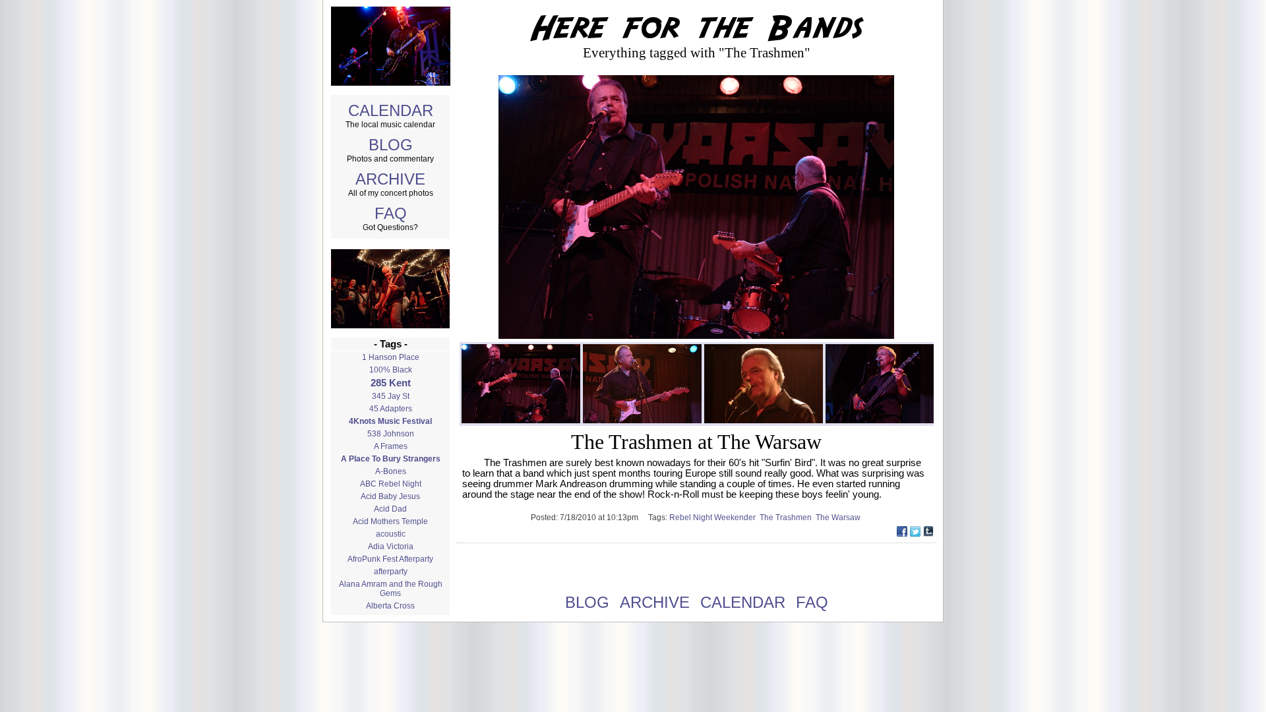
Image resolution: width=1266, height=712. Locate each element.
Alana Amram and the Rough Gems (390, 588)
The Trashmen (788, 517)
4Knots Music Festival (390, 421)
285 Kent (391, 383)
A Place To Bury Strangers (390, 458)
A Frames (390, 446)
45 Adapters (390, 408)
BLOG (391, 145)
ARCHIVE (390, 179)
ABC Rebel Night (390, 484)
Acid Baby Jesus (390, 496)
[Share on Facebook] (902, 533)
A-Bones (390, 471)
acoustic (391, 534)
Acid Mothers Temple (390, 521)
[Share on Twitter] (915, 533)
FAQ (391, 213)
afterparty (390, 571)
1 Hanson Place (390, 357)
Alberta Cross (390, 605)
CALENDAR (390, 110)
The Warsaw (839, 517)
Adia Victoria (390, 546)
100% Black (390, 369)
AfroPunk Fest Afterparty (390, 559)
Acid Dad (390, 509)
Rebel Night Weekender (714, 517)
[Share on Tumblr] (928, 533)
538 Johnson (390, 433)
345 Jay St (390, 396)
